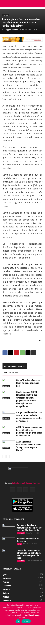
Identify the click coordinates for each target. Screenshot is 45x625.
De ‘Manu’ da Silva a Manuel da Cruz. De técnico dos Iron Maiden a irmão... (29, 528)
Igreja (19, 544)
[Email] (28, 352)
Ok (18, 621)
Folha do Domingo (11, 29)
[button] (41, 3)
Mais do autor (11, 372)
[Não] (42, 613)
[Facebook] (5, 352)
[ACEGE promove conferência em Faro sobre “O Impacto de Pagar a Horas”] (8, 444)
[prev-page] (4, 456)
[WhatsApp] (22, 352)
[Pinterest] (16, 352)
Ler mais (26, 621)
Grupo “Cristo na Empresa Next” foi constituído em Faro (28, 383)
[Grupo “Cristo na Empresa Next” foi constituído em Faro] (8, 383)
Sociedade (21, 533)
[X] (10, 352)
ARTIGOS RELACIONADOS (14, 366)
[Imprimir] (33, 352)
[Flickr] (19, 489)
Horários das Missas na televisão (28, 539)
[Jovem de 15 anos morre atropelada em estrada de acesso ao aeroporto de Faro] (8, 553)
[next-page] (8, 456)
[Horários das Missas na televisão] (8, 541)
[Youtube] (32, 489)
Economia (5, 15)
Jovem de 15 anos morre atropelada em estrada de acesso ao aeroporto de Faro (29, 554)
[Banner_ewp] (22, 39)
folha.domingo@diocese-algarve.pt (26, 483)
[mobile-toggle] (4, 3)
